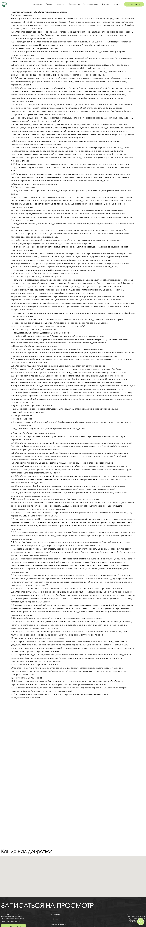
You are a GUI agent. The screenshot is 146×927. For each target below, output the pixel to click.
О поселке (37, 4)
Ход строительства (90, 4)
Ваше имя (55, 914)
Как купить (60, 4)
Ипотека (105, 4)
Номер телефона (58, 925)
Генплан (49, 4)
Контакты (116, 4)
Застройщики (74, 4)
